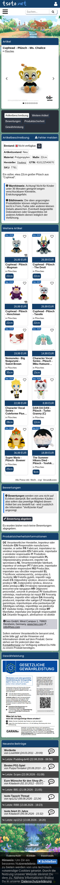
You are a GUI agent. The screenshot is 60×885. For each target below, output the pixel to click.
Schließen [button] (48, 861)
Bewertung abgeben (18, 519)
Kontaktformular (12, 645)
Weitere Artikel (40, 115)
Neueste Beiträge (14, 744)
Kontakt (31, 856)
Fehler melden (47, 137)
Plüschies (9, 51)
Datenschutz (14, 856)
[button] (5, 11)
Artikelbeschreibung (16, 115)
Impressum (47, 856)
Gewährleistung (14, 127)
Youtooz (21, 162)
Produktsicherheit (34, 121)
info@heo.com (11, 627)
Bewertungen (13, 121)
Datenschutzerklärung (36, 881)
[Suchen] (53, 12)
